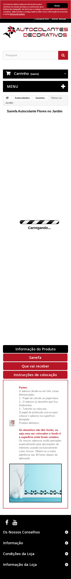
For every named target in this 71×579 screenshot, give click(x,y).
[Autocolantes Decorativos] (35, 32)
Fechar (57, 5)
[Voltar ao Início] (7, 98)
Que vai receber (35, 366)
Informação (13, 543)
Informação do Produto (35, 349)
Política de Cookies (17, 14)
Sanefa (35, 357)
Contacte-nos (42, 19)
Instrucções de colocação (35, 374)
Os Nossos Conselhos (21, 532)
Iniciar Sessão (59, 19)
